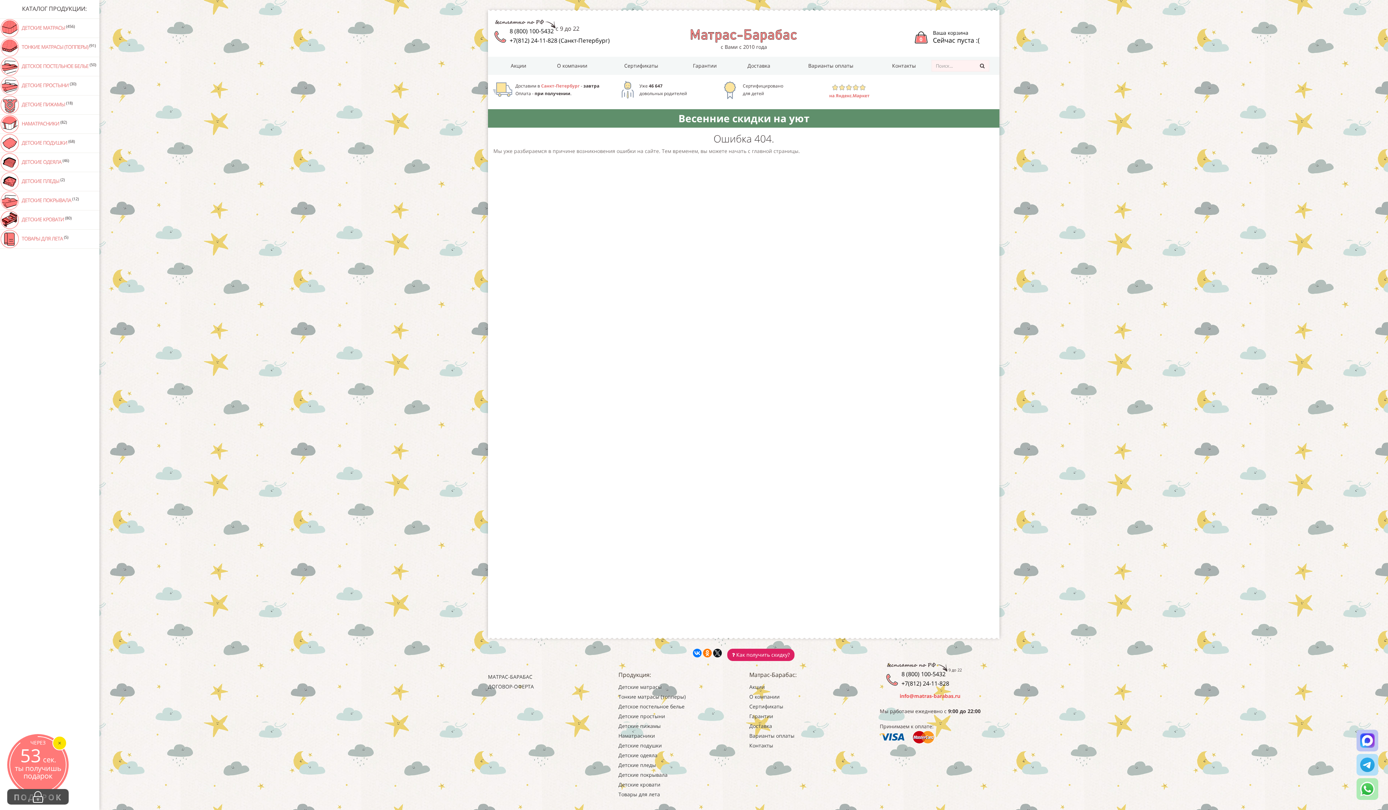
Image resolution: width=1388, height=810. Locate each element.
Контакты (904, 65)
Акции (518, 65)
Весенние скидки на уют (743, 118)
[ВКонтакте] (697, 653)
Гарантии (705, 65)
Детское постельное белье (58, 65)
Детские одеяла (45, 161)
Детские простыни (48, 85)
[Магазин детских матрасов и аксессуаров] (743, 35)
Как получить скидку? (762, 654)
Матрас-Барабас (510, 676)
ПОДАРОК (38, 797)
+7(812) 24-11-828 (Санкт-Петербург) (560, 40)
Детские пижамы (47, 104)
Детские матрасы (48, 27)
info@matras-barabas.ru (930, 695)
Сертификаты (641, 65)
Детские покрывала (50, 200)
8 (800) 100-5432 (532, 31)
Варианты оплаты (830, 65)
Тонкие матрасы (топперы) (58, 46)
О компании (572, 65)
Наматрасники (44, 123)
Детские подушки (48, 142)
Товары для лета (44, 238)
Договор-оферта (511, 686)
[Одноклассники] (707, 653)
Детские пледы (43, 180)
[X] (717, 653)
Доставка (758, 65)
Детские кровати (46, 219)
